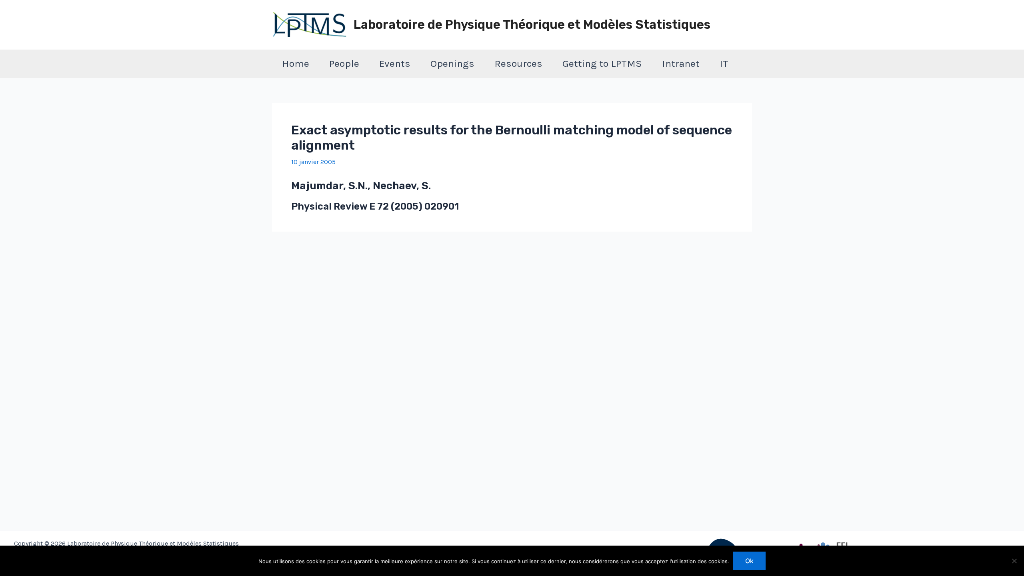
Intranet (681, 63)
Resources (518, 63)
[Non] (1014, 561)
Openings (452, 63)
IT (724, 63)
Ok (749, 561)
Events (394, 63)
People (344, 63)
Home (295, 63)
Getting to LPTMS (602, 63)
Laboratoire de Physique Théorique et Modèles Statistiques (532, 24)
